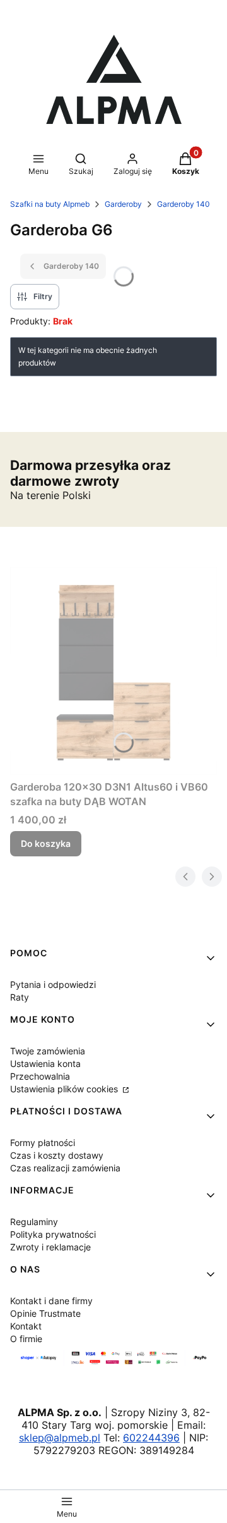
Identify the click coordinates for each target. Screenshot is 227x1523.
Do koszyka (46, 843)
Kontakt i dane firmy (51, 1300)
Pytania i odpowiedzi (53, 984)
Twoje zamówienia (47, 1050)
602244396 (151, 1437)
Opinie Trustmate (45, 1313)
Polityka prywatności (53, 1234)
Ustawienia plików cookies (65, 1088)
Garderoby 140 (183, 204)
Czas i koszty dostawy (56, 1155)
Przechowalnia (40, 1076)
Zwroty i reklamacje (50, 1247)
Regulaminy (34, 1221)
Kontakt (26, 1326)
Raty (19, 997)
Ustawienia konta (45, 1063)
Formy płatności (42, 1142)
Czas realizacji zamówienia (65, 1167)
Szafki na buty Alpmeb (50, 204)
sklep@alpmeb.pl (59, 1437)
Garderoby (123, 204)
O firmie (26, 1338)
